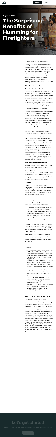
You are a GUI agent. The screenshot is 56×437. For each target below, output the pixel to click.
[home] (4, 2)
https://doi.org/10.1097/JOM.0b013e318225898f (40, 260)
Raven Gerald (30, 61)
